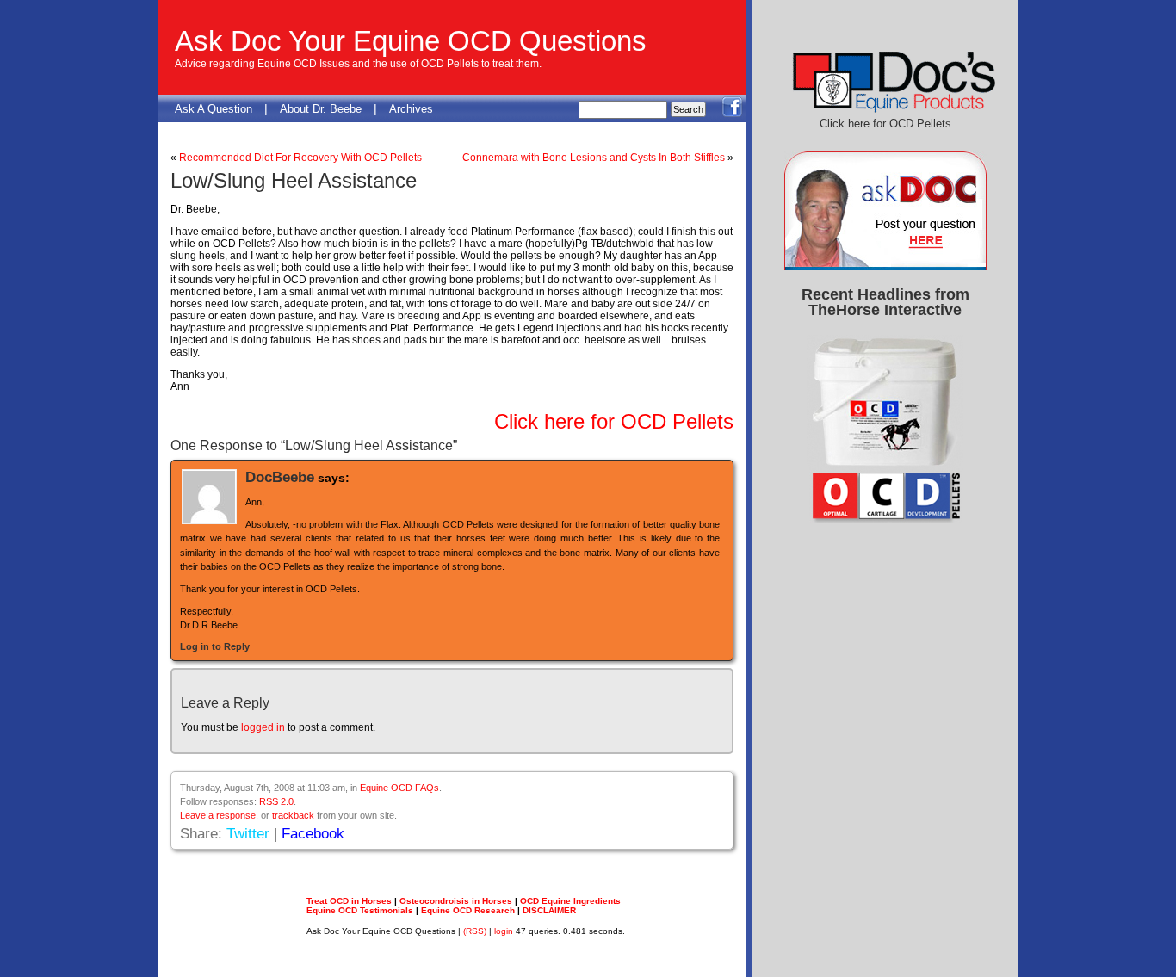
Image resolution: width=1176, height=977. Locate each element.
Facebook (313, 833)
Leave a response (218, 815)
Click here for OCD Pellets (613, 421)
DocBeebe (279, 477)
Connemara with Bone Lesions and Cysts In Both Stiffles (593, 157)
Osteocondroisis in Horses (455, 901)
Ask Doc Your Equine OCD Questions (411, 41)
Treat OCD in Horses (349, 901)
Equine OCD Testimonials (359, 910)
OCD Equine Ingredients (570, 901)
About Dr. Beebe (321, 108)
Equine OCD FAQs (399, 787)
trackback (293, 815)
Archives (411, 108)
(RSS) (474, 931)
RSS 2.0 (276, 801)
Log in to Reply (215, 646)
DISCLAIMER (549, 910)
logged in (263, 727)
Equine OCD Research (468, 910)
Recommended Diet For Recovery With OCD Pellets (300, 157)
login (503, 931)
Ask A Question (213, 108)
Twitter (247, 833)
